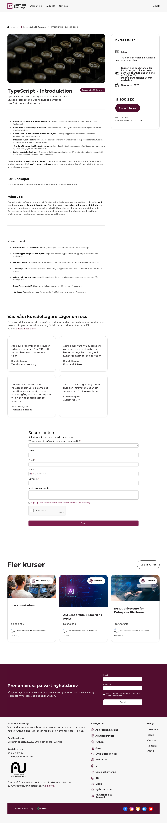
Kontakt (152, 745)
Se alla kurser (148, 564)
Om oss (63, 6)
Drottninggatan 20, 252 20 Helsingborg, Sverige (34, 742)
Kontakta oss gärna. (25, 328)
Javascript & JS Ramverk (93, 90)
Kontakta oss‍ (15, 749)
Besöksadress (15, 738)
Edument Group (27, 809)
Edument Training (18, 723)
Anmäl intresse (127, 108)
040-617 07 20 (15, 753)
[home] (16, 6)
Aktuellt (50, 6)
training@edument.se (20, 756)
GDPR (150, 751)
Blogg (150, 735)
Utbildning (36, 6)
